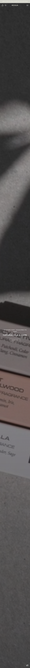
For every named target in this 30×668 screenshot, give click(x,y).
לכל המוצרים (15, 340)
